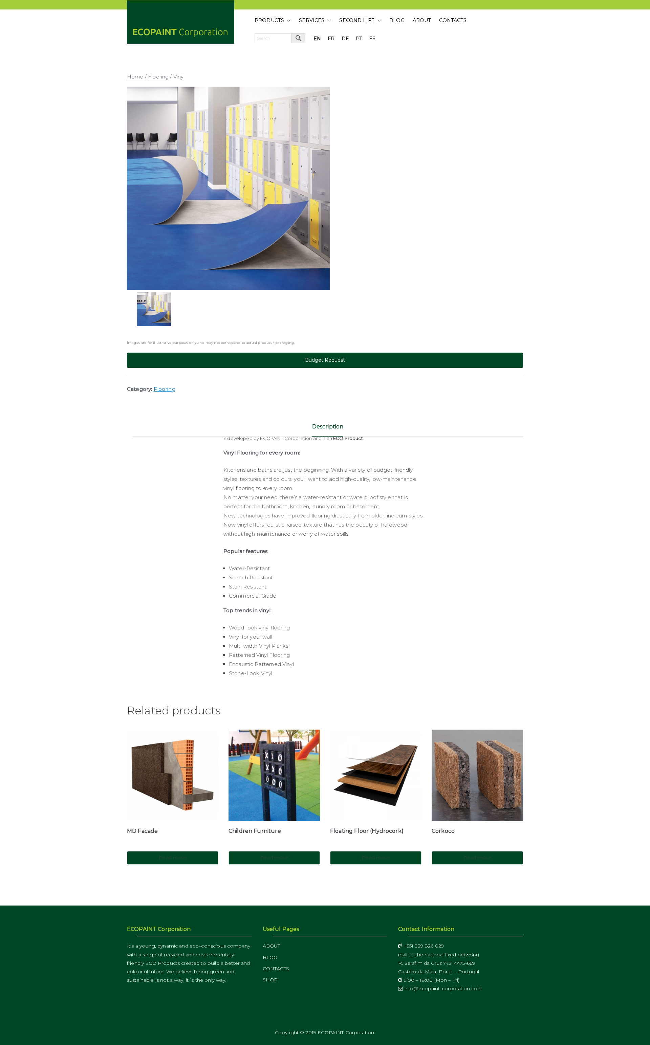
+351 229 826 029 (423, 946)
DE (345, 39)
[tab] (328, 429)
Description (328, 426)
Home (135, 76)
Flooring (158, 76)
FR (331, 39)
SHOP (270, 980)
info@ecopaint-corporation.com (442, 988)
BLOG (397, 20)
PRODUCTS (269, 20)
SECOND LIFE (356, 20)
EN (317, 39)
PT (359, 39)
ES (372, 39)
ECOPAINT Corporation (346, 1032)
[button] (287, 20)
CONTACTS (453, 20)
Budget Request (325, 360)
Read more (172, 857)
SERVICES (311, 20)
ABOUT (422, 20)
